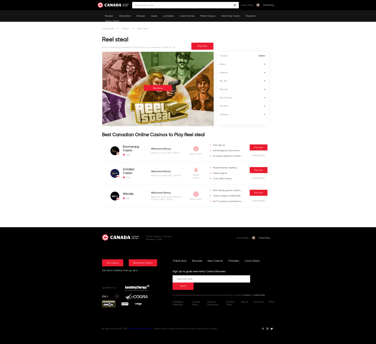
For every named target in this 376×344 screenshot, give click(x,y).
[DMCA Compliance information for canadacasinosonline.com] (108, 306)
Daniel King (268, 5)
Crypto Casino (112, 21)
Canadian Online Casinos (140, 329)
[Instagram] (267, 329)
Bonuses (141, 16)
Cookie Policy (259, 295)
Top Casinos (113, 263)
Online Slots (125, 16)
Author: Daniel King (111, 47)
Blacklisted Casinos (143, 263)
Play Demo (158, 88)
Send (183, 286)
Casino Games (187, 16)
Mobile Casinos (207, 16)
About (244, 302)
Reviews (109, 16)
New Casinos (215, 261)
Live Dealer (168, 16)
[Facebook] (263, 329)
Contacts (258, 302)
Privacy (247, 295)
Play (258, 147)
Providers (233, 261)
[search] (235, 5)
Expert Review (258, 156)
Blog (271, 302)
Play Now (202, 46)
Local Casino (252, 261)
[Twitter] (272, 329)
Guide (154, 16)
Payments (251, 16)
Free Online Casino (230, 16)
